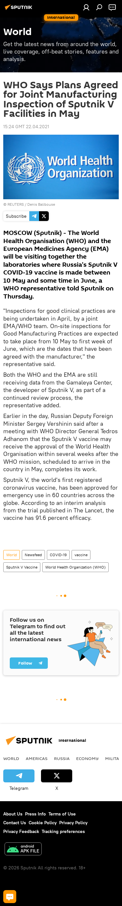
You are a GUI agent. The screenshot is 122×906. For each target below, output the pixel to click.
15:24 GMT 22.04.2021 (26, 126)
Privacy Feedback (21, 831)
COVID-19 (58, 554)
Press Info (35, 814)
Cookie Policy (43, 823)
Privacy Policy (73, 823)
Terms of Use (62, 814)
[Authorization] (86, 7)
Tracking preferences (63, 831)
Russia (62, 758)
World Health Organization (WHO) (75, 567)
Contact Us (14, 823)
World (11, 554)
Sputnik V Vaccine (21, 567)
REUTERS (15, 204)
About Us (12, 814)
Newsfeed (33, 554)
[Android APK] (23, 849)
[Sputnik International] (19, 10)
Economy (87, 758)
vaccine (81, 554)
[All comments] (9, 896)
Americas (36, 758)
